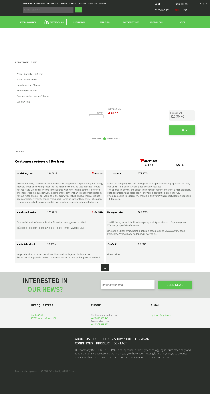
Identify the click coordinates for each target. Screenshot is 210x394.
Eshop (64, 3)
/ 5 (149, 165)
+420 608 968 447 (99, 318)
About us (27, 3)
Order (72, 3)
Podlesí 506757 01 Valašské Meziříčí (43, 317)
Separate (39, 31)
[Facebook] (18, 344)
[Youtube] (31, 344)
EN (206, 3)
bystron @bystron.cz (162, 315)
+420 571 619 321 (99, 324)
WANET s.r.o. (68, 371)
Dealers (82, 3)
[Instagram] (25, 344)
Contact (103, 3)
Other (18, 31)
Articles (92, 3)
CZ (201, 3)
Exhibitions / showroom (46, 3)
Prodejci (103, 343)
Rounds (28, 31)
